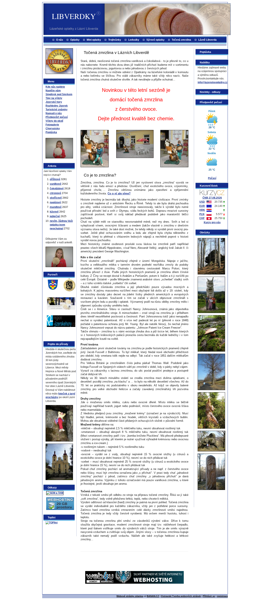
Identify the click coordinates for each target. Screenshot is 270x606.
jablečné (55, 216)
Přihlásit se (209, 596)
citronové (55, 193)
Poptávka (51, 132)
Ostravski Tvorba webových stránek (181, 596)
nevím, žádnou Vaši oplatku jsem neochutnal (61, 224)
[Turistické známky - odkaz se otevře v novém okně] (69, 284)
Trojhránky (114, 39)
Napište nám (53, 90)
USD (202, 201)
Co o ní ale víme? (119, 193)
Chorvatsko (53, 128)
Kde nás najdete (55, 86)
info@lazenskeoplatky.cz (212, 82)
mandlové (56, 207)
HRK (202, 210)
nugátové (55, 202)
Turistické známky (57, 109)
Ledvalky (133, 39)
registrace (222, 596)
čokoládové (57, 188)
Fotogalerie (52, 124)
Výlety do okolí (54, 120)
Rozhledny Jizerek (57, 105)
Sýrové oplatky (155, 39)
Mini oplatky (94, 39)
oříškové (55, 179)
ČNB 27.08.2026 (212, 197)
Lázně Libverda (207, 39)
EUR (202, 206)
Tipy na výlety (54, 98)
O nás (59, 39)
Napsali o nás (54, 113)
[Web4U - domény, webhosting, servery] (134, 577)
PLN (201, 214)
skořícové (56, 197)
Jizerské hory (54, 101)
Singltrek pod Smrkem (59, 94)
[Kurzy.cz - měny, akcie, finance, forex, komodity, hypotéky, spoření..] (212, 192)
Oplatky (75, 39)
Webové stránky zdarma (129, 596)
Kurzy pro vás (212, 222)
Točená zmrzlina (181, 39)
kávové (54, 211)
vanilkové (55, 183)
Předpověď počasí (57, 117)
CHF (202, 218)
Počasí (212, 178)
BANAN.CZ (153, 596)
